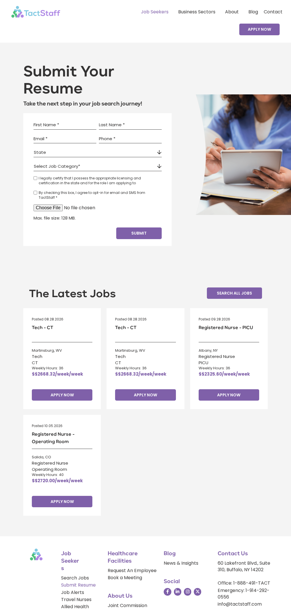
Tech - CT (42, 328)
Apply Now (62, 395)
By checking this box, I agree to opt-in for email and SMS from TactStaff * (92, 195)
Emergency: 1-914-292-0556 (243, 593)
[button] (259, 29)
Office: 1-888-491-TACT (244, 583)
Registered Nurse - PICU (226, 328)
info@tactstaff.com (240, 604)
